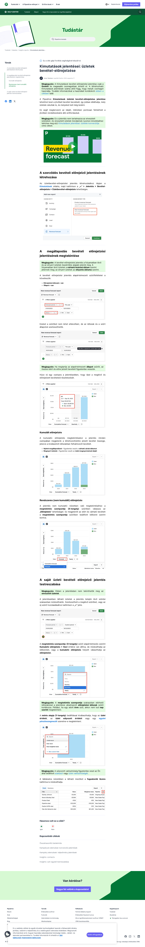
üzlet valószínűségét (78, 773)
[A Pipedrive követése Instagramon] (130, 937)
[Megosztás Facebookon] (6, 101)
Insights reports (24, 50)
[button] (7, 934)
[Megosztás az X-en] (14, 101)
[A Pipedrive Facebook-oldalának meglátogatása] (125, 937)
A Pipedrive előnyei (30, 4)
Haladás (14, 50)
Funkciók (14, 4)
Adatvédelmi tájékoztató (31, 938)
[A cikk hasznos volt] (41, 826)
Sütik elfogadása (95, 935)
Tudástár (7, 50)
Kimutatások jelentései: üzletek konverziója (78, 123)
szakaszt (59, 773)
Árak (58, 4)
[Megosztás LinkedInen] (10, 101)
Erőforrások (46, 4)
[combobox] (107, 4)
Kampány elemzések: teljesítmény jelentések (58, 852)
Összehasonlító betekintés (51, 843)
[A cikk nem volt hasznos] (53, 826)
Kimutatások (46, 186)
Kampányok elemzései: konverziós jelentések (58, 848)
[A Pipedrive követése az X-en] (134, 937)
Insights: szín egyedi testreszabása (54, 862)
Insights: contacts (47, 857)
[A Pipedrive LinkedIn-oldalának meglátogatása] (139, 936)
